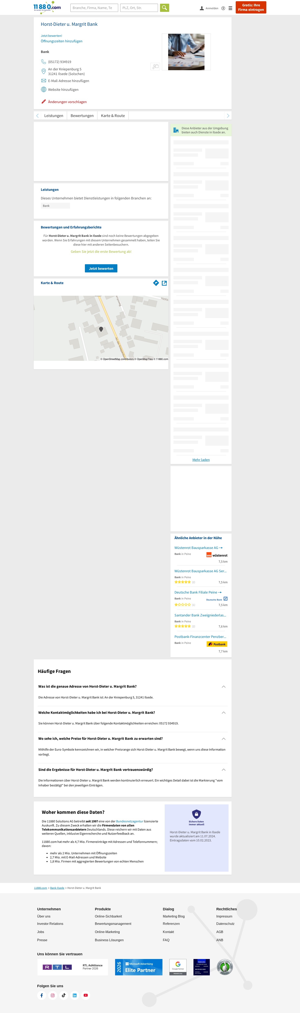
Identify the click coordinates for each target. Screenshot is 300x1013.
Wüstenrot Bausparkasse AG (196, 547)
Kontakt (168, 932)
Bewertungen (82, 115)
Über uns (43, 916)
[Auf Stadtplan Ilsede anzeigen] (164, 282)
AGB (219, 932)
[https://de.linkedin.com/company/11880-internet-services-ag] (74, 995)
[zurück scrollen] (37, 115)
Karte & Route (113, 115)
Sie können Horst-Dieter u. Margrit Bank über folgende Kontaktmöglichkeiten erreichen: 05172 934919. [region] (108, 723)
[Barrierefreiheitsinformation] (225, 8)
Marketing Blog (174, 916)
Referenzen (171, 923)
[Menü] (232, 8)
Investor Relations (50, 923)
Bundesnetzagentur (129, 821)
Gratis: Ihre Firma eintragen (251, 7)
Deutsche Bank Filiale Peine (195, 592)
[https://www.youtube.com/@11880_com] (85, 995)
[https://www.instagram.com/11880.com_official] (52, 995)
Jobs (40, 932)
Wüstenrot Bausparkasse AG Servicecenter (201, 571)
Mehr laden (201, 459)
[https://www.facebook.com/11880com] (41, 995)
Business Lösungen (109, 940)
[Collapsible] (223, 686)
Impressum (224, 916)
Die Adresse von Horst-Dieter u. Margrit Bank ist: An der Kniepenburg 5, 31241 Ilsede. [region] (95, 697)
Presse (42, 940)
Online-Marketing (107, 932)
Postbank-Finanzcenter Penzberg (200, 636)
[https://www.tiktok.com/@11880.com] (63, 995)
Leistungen (53, 115)
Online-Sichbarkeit (108, 916)
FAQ (166, 940)
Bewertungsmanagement (113, 923)
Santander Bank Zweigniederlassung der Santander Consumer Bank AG (201, 615)
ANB (219, 940)
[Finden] (164, 8)
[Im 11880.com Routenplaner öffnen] (156, 282)
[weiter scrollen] (228, 115)
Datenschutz (225, 923)
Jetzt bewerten (101, 268)
